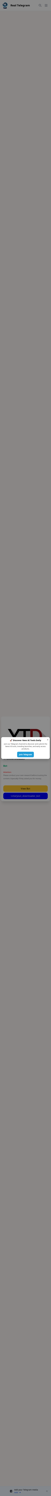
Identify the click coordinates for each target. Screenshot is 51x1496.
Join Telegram (25, 754)
